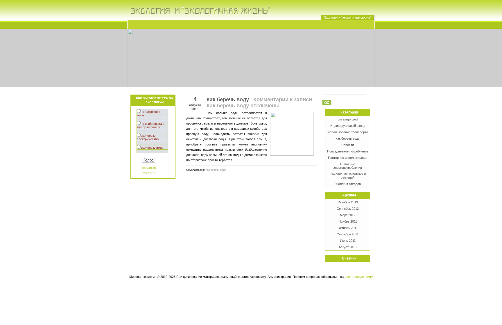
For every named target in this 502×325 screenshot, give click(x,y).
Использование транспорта (347, 132)
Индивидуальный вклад (347, 125)
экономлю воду (152, 147)
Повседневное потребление (347, 151)
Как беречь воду (348, 138)
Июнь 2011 (348, 240)
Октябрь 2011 (348, 228)
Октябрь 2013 (348, 202)
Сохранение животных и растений (348, 175)
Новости (347, 145)
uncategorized (348, 119)
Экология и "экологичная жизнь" (347, 17)
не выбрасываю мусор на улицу (150, 125)
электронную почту (359, 276)
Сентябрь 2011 (347, 234)
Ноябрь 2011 (347, 221)
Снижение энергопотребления (347, 165)
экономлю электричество (148, 137)
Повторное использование (347, 157)
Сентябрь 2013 (348, 208)
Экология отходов (347, 184)
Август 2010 (347, 247)
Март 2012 (347, 215)
